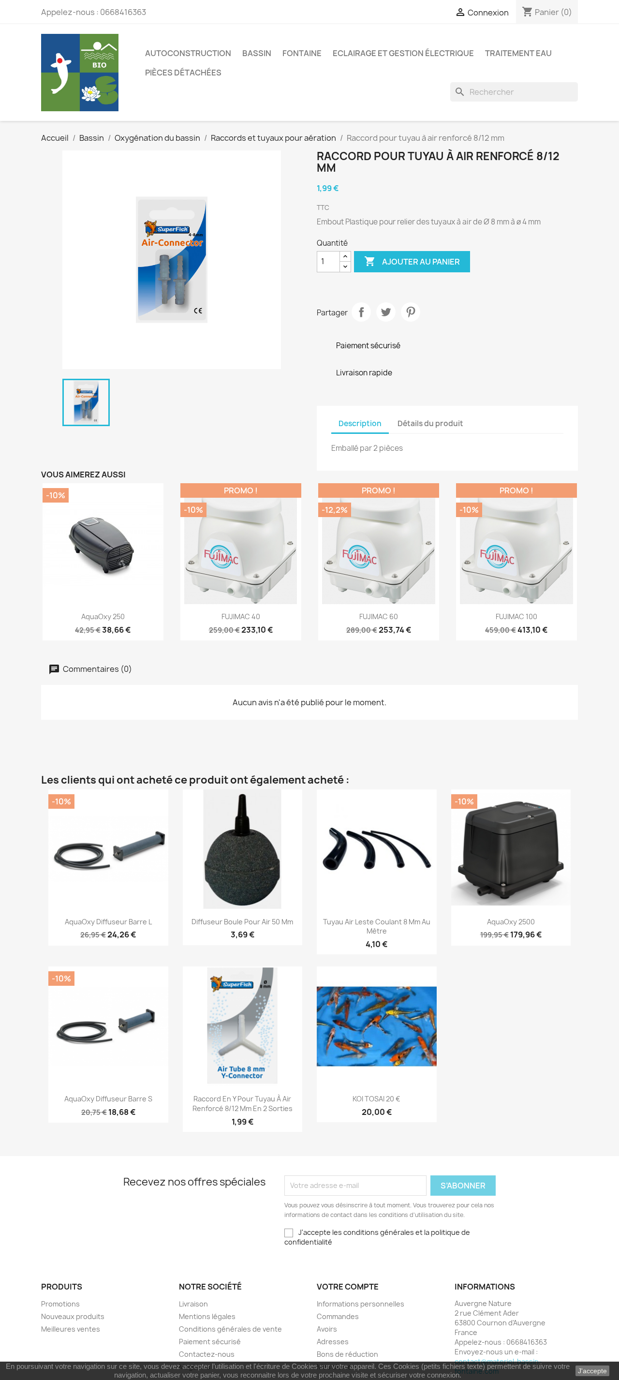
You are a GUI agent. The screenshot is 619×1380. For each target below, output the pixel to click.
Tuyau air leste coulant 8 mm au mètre (376, 926)
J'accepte (592, 1371)
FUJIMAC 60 (378, 616)
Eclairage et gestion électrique (403, 53)
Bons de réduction (347, 1354)
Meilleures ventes (70, 1329)
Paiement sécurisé (210, 1341)
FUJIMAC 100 (516, 616)
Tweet (386, 312)
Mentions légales (207, 1316)
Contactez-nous (207, 1354)
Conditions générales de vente (230, 1329)
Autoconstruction (188, 53)
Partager (361, 312)
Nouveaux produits (72, 1316)
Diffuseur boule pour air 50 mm (242, 921)
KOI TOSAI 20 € (376, 1098)
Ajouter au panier (412, 261)
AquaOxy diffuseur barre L (108, 921)
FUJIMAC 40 (240, 616)
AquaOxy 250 (103, 616)
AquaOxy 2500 (511, 921)
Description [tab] (360, 423)
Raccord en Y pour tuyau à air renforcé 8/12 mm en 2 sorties (242, 1103)
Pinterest (410, 312)
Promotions (60, 1303)
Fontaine (302, 53)
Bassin (256, 53)
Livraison (193, 1303)
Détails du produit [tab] (430, 423)
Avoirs (327, 1329)
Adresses (333, 1341)
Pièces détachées (183, 72)
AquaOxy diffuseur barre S (108, 1098)
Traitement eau (518, 53)
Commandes (338, 1316)
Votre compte (348, 1286)
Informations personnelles (360, 1303)
